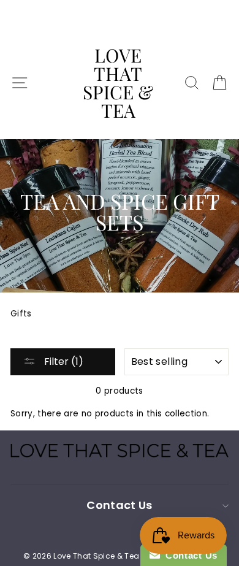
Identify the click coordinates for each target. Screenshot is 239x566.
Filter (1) (62, 361)
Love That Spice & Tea (118, 83)
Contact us (119, 505)
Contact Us (189, 555)
